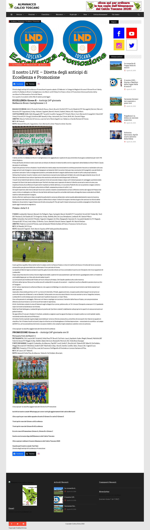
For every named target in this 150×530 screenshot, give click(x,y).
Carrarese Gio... (70, 506)
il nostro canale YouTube (29, 446)
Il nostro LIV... (69, 497)
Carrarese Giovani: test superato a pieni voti (131, 101)
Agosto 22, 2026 (131, 123)
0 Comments (18, 64)
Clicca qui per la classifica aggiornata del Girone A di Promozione (34, 407)
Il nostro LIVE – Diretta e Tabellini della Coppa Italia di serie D (131, 83)
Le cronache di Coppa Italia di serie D (130, 65)
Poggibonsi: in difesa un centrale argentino (131, 118)
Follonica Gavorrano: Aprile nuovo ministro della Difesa (131, 136)
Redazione (44, 64)
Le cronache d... (70, 488)
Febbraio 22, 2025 (31, 64)
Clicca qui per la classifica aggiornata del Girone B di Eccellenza (33, 329)
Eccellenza (14, 21)
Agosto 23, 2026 (131, 70)
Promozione (21, 21)
